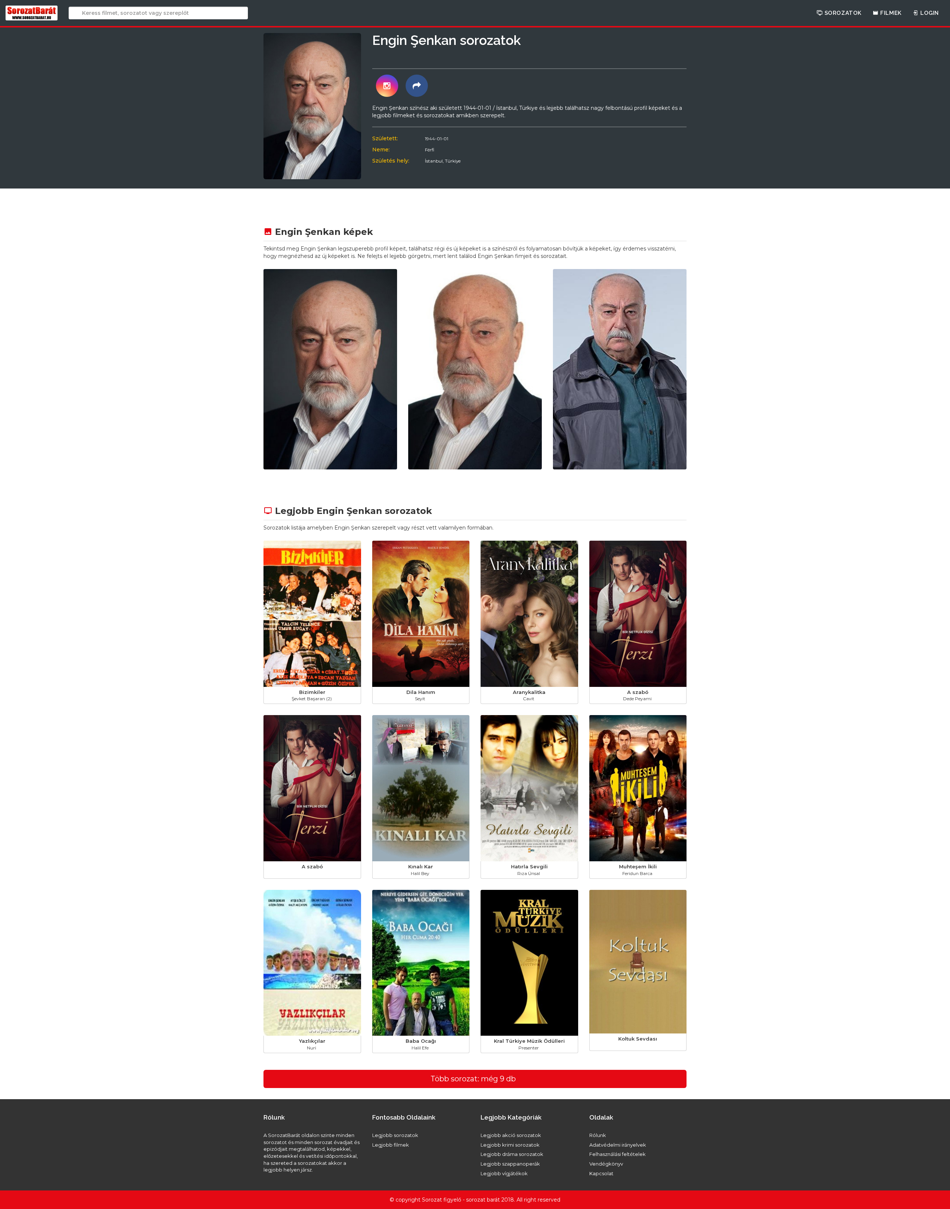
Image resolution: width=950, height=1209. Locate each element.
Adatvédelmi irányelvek (617, 1145)
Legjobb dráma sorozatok (512, 1154)
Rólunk (597, 1135)
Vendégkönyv (606, 1164)
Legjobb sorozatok (395, 1135)
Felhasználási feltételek (617, 1154)
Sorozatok (842, 13)
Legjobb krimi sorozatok (510, 1145)
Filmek (890, 13)
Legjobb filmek (390, 1145)
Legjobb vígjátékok (504, 1173)
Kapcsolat (601, 1173)
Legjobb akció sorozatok (511, 1135)
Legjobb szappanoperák (510, 1164)
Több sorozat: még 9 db (473, 1078)
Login (928, 13)
